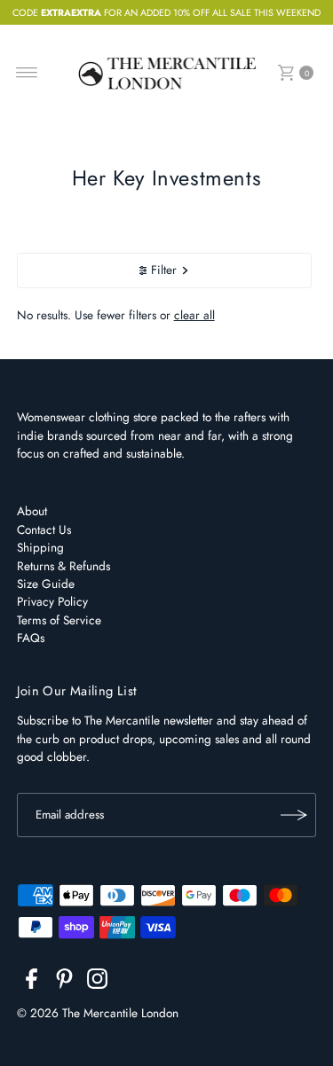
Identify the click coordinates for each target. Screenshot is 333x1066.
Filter (164, 269)
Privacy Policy (52, 601)
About (32, 511)
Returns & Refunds (63, 566)
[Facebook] (31, 981)
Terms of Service (59, 620)
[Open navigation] (27, 73)
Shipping (40, 547)
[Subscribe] (294, 815)
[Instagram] (97, 981)
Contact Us (44, 529)
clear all (194, 315)
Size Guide (46, 583)
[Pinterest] (64, 981)
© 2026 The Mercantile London (97, 1013)
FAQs (30, 638)
